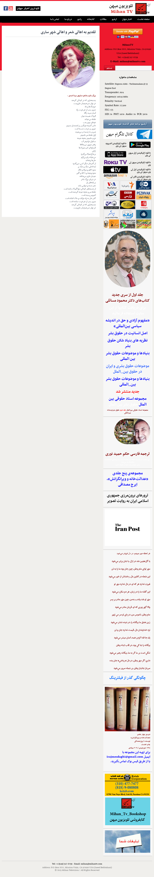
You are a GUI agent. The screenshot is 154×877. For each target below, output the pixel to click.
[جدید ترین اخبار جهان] (26, 10)
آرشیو (114, 19)
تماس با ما (54, 19)
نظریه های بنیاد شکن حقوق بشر (128, 343)
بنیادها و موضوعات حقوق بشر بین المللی (128, 356)
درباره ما (68, 19)
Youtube (11, 8)
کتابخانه (91, 19)
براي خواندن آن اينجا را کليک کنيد (127, 464)
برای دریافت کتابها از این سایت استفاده (127, 311)
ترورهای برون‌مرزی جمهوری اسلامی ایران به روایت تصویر (127, 498)
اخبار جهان (127, 19)
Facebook (6, 8)
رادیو (79, 19)
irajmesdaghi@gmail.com (125, 756)
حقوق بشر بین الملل (123, 404)
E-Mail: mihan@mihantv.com (127, 61)
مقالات (103, 19)
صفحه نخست (143, 19)
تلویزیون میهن (121, 6)
